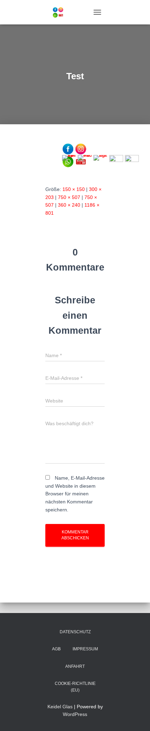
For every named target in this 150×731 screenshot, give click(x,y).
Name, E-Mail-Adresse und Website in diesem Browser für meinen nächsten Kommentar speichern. (75, 493)
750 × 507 (69, 197)
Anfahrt (75, 666)
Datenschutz (75, 631)
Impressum (85, 649)
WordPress (75, 714)
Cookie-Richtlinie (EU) (75, 687)
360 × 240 (69, 205)
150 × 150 (73, 189)
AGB (56, 649)
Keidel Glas (60, 706)
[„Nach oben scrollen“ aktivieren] (136, 717)
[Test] (75, 154)
